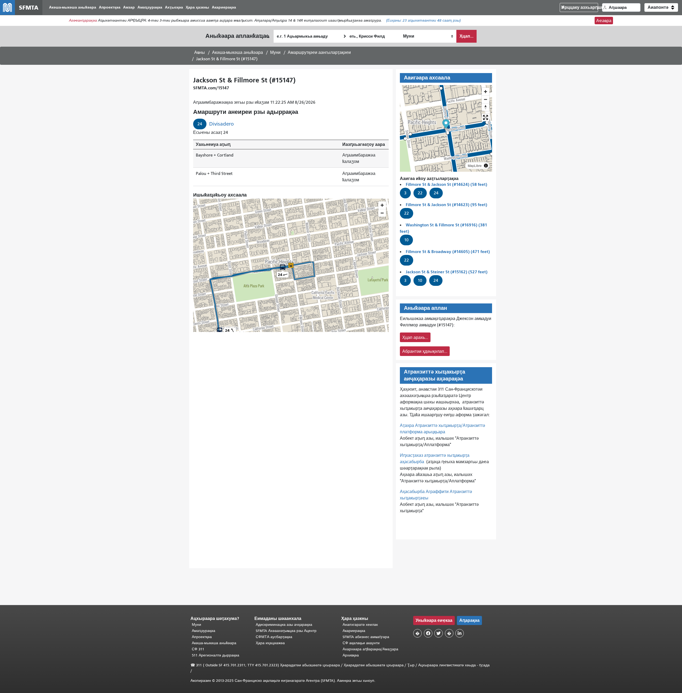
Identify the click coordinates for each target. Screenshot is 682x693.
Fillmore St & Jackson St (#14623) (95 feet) (446, 204)
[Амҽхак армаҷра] (485, 99)
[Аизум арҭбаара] (485, 91)
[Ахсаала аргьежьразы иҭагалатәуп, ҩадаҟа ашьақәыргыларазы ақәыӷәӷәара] (485, 107)
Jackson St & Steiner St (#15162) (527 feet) (447, 271)
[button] (661, 7)
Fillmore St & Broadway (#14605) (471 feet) (448, 251)
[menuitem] (73, 7)
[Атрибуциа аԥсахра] (486, 165)
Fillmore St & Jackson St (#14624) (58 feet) (446, 184)
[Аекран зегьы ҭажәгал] (485, 117)
